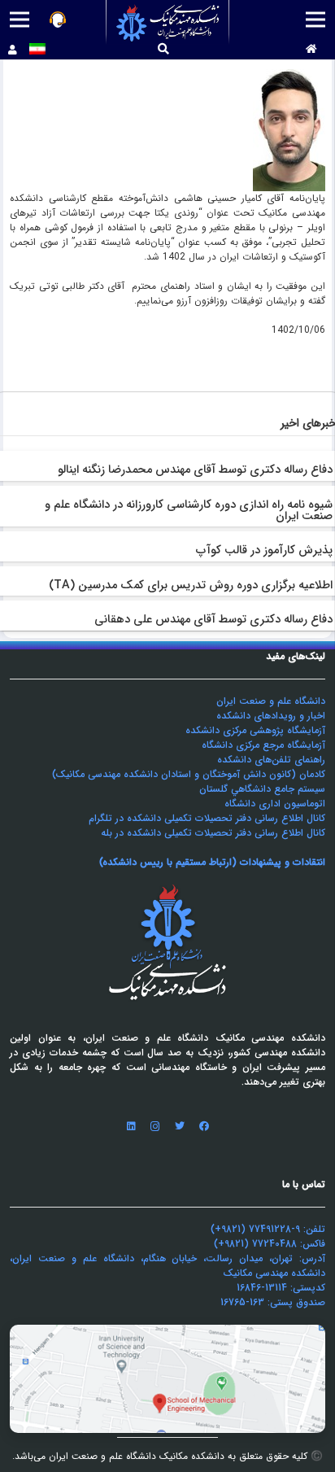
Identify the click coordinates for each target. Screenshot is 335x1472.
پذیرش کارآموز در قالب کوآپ (264, 550)
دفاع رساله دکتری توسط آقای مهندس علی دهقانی (213, 619)
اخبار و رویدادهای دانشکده (270, 715)
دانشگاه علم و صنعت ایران (270, 701)
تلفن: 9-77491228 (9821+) (268, 1229)
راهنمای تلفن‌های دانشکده (271, 759)
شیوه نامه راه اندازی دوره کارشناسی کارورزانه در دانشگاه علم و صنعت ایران (189, 511)
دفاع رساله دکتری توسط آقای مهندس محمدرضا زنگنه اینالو (195, 470)
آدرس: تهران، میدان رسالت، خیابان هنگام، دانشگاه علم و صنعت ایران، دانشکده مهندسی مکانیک (167, 1266)
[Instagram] (155, 1126)
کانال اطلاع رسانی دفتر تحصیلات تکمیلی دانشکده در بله (213, 833)
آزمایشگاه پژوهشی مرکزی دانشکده (255, 730)
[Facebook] (204, 1126)
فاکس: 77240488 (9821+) (269, 1243)
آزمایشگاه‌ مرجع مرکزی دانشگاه (263, 745)
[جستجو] (163, 49)
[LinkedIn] (131, 1126)
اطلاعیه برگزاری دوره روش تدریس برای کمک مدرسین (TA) (191, 585)
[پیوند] (168, 22)
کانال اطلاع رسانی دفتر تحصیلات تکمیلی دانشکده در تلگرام (207, 818)
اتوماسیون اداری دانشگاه (274, 803)
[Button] (311, 49)
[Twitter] (180, 1126)
